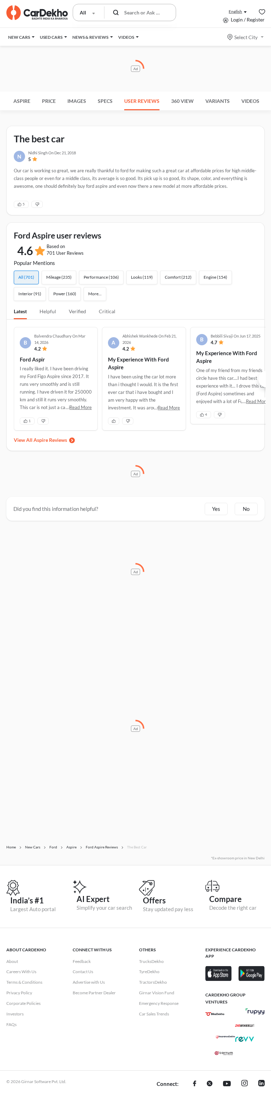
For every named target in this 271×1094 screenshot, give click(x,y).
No (246, 509)
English (235, 11)
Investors (15, 1013)
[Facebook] (194, 1084)
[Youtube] (227, 1084)
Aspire (21, 101)
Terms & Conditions (24, 982)
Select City (246, 37)
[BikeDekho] (214, 1014)
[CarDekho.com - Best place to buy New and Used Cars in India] (37, 12)
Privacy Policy (19, 992)
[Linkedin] (261, 1084)
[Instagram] (244, 1084)
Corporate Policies (23, 1003)
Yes (216, 509)
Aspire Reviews (50, 440)
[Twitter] (209, 1084)
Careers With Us (21, 971)
